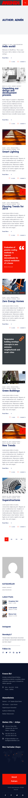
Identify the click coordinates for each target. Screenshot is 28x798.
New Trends (8, 445)
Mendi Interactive (15, 787)
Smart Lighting (10, 152)
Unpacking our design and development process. (10, 92)
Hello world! (9, 46)
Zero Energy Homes (13, 301)
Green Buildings (11, 391)
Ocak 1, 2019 (6, 148)
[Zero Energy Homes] (14, 286)
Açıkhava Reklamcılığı (8, 711)
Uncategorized (18, 44)
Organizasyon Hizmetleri (9, 708)
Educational (15, 148)
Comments (23, 61)
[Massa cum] (4, 615)
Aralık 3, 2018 (13, 609)
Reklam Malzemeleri (8, 714)
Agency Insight (16, 86)
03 (16, 539)
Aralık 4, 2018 (13, 616)
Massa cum (12, 614)
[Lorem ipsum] (4, 608)
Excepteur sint (13, 601)
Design (9, 149)
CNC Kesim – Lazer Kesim (9, 704)
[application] (14, 292)
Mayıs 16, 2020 (6, 86)
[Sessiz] (18, 292)
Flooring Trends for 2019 (13, 207)
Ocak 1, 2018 (12, 603)
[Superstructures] (14, 485)
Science (13, 149)
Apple (4, 149)
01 (6, 539)
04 (21, 539)
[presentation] (5, 192)
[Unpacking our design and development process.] (14, 75)
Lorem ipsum (13, 608)
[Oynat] (3, 292)
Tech (18, 149)
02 (11, 539)
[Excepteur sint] (4, 602)
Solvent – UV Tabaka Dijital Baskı (12, 701)
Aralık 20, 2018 (6, 441)
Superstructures (11, 500)
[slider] (22, 292)
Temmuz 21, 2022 (7, 44)
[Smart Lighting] (14, 137)
